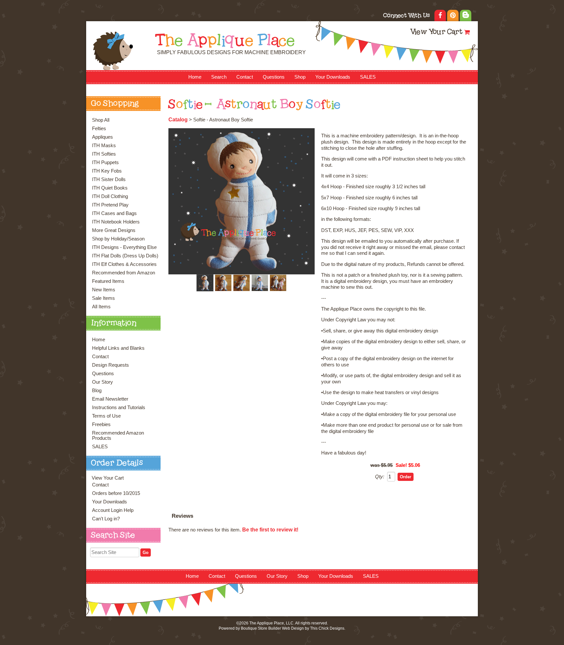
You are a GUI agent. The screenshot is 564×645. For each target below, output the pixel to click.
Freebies (101, 424)
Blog (97, 390)
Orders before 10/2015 (116, 493)
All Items (101, 306)
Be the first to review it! (270, 529)
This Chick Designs (327, 628)
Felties (99, 128)
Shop (300, 77)
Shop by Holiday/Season (118, 238)
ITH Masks (104, 145)
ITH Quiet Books (110, 188)
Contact (244, 77)
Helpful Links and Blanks (118, 348)
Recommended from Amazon (123, 272)
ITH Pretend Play (110, 204)
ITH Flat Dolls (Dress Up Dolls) (125, 255)
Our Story (102, 382)
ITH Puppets (105, 162)
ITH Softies (104, 154)
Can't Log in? (106, 518)
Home (194, 77)
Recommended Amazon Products (118, 435)
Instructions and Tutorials (118, 407)
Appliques (102, 137)
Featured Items (108, 281)
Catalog (178, 119)
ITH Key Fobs (107, 171)
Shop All (100, 120)
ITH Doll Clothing (110, 196)
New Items (103, 289)
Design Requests (110, 365)
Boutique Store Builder (261, 628)
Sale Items (103, 298)
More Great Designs (113, 230)
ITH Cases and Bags (114, 213)
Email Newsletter (110, 399)
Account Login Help (112, 510)
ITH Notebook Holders (116, 221)
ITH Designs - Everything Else (124, 247)
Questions (274, 77)
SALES (368, 77)
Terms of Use (106, 416)
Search (219, 77)
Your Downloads (332, 77)
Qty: (379, 476)
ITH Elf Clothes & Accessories (124, 264)
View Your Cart (436, 32)
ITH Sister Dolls (109, 179)
